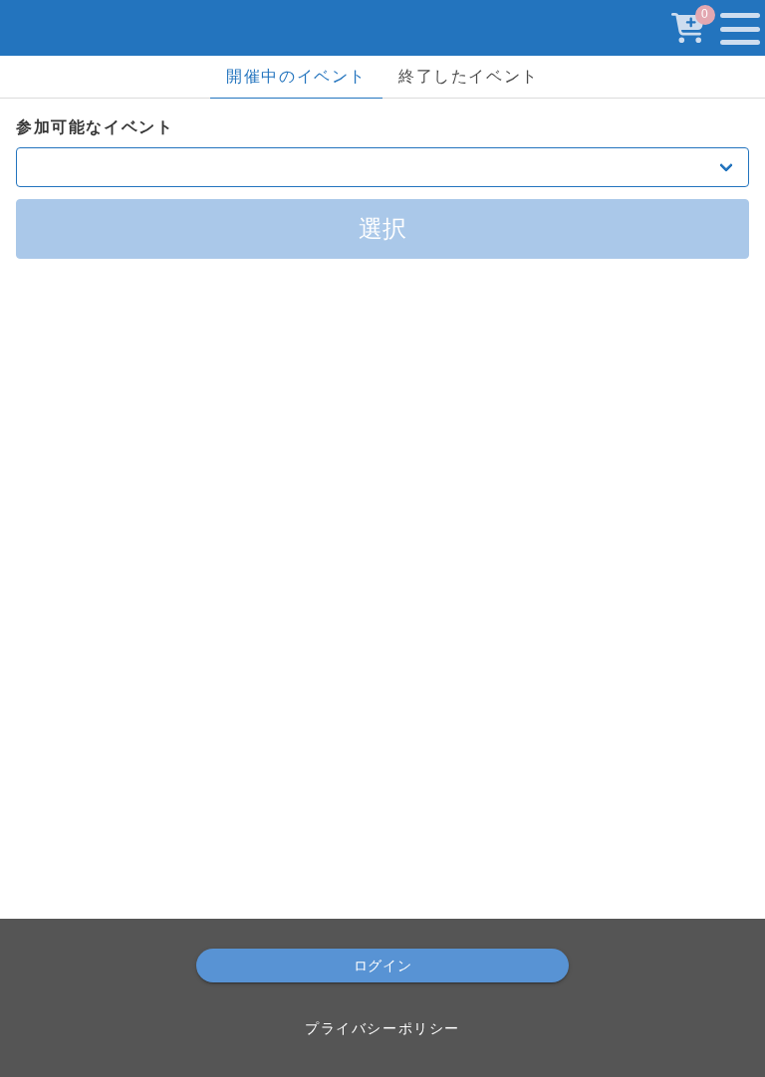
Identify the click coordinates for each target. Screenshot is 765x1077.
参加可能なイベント (94, 126)
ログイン (383, 965)
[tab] (296, 77)
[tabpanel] (382, 187)
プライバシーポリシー (382, 1028)
